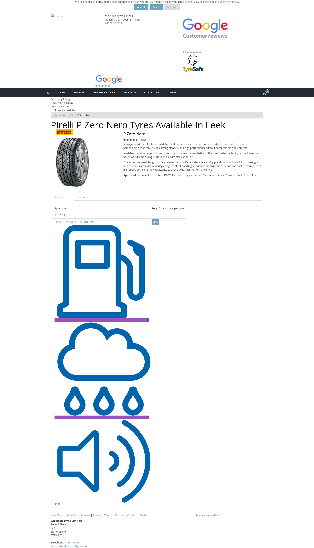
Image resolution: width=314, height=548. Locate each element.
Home (57, 115)
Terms (108, 515)
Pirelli (74, 115)
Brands (65, 115)
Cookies (132, 515)
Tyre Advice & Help (104, 92)
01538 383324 (113, 23)
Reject (156, 7)
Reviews (81, 197)
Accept (141, 7)
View (155, 222)
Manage (172, 7)
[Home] (48, 92)
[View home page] (59, 16)
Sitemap (119, 515)
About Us (130, 92)
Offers (172, 92)
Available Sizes (63, 197)
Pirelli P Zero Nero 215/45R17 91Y (75, 221)
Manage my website (208, 515)
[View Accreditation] (193, 63)
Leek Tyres (57, 515)
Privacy (97, 515)
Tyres (62, 92)
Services (79, 92)
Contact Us (152, 92)
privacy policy (230, 1)
